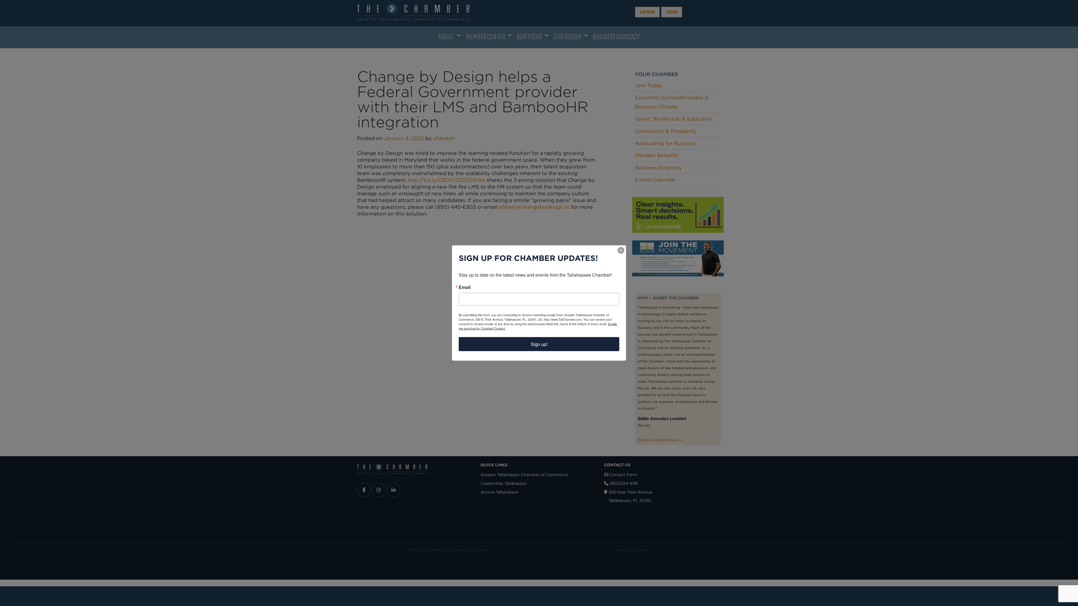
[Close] (621, 250)
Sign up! (539, 344)
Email (465, 287)
